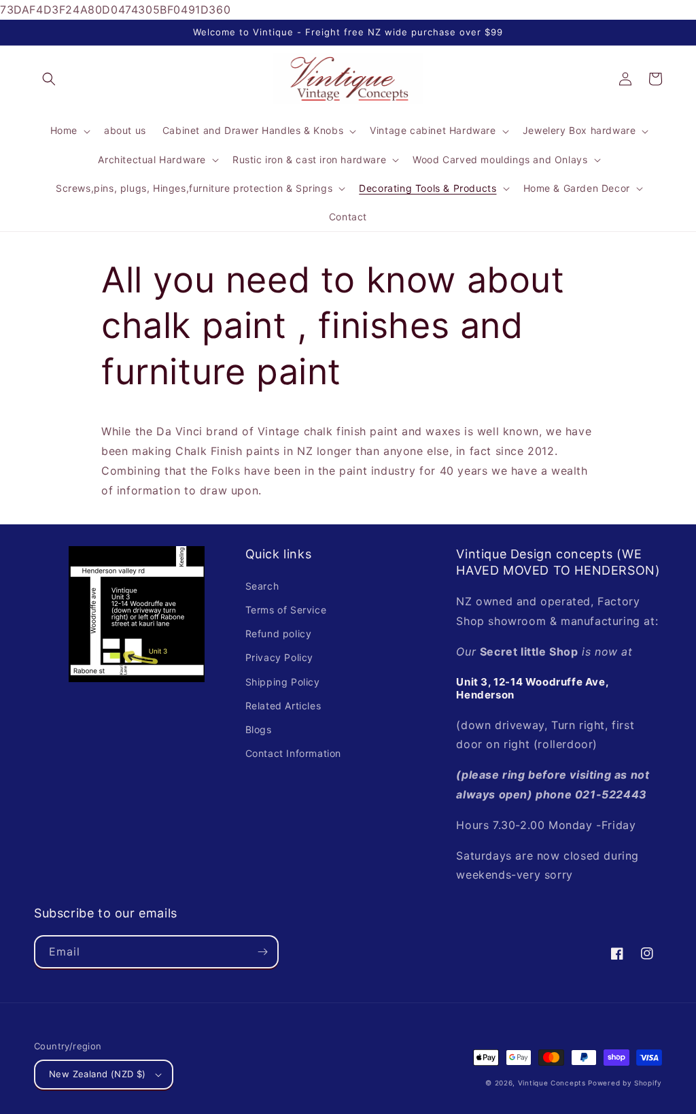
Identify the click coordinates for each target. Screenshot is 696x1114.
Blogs (258, 729)
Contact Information (293, 753)
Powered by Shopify (625, 1083)
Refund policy (278, 633)
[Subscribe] (262, 951)
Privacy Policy (279, 657)
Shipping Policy (282, 682)
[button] (49, 79)
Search (262, 586)
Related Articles (283, 705)
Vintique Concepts (552, 1083)
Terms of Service (286, 609)
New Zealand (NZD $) (97, 1073)
